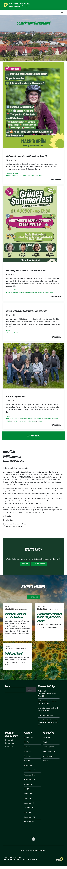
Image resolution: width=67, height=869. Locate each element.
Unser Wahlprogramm (15, 396)
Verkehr (24, 421)
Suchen (8, 686)
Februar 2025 (28, 794)
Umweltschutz (17, 421)
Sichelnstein (42, 292)
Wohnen (40, 421)
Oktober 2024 (29, 808)
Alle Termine (33, 597)
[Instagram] (33, 839)
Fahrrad (9, 175)
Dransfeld (9, 292)
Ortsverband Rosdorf (19, 3)
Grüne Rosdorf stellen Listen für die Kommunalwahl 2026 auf (48, 722)
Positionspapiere (48, 747)
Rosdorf (41, 175)
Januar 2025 (28, 798)
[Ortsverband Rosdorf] (5, 5)
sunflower (16, 859)
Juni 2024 (27, 812)
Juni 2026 (27, 747)
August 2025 (28, 784)
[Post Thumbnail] (33, 105)
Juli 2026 (27, 742)
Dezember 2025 (29, 770)
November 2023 (29, 822)
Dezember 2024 (29, 803)
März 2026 (27, 761)
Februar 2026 (28, 765)
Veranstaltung (10, 173)
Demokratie (23, 418)
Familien (30, 418)
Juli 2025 (27, 789)
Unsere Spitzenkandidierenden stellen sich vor (26, 311)
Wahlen (16, 173)
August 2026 (28, 737)
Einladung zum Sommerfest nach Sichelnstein (26, 270)
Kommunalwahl (17, 175)
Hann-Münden (18, 292)
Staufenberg (50, 292)
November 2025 (29, 775)
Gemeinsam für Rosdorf (33, 23)
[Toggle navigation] (62, 12)
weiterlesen (56, 179)
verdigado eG (33, 859)
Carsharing (16, 418)
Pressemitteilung (49, 751)
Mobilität (25, 175)
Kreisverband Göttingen (19, 6)
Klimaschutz (38, 418)
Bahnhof (9, 418)
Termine (25, 564)
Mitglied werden (39, 564)
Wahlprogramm (32, 421)
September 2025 (30, 779)
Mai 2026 (27, 751)
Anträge (45, 742)
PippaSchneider (33, 175)
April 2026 (27, 756)
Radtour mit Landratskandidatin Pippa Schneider (27, 156)
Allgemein (46, 737)
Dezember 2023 (29, 817)
